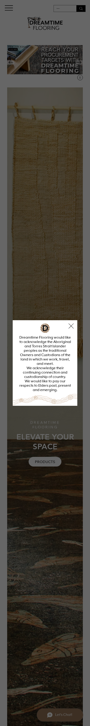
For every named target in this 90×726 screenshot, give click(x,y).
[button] (71, 326)
